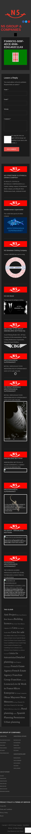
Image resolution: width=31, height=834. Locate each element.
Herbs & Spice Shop (3, 788)
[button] (15, 34)
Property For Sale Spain (17, 705)
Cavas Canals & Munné (18, 638)
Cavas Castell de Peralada (11, 645)
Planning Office (16, 745)
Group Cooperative (17, 762)
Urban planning (12, 722)
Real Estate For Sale (17, 739)
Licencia (8, 684)
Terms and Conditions (6, 809)
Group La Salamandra (17, 760)
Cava (14, 627)
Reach (1, 816)
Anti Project (10, 614)
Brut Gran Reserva (22, 615)
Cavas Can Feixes (9, 640)
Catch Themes (20, 831)
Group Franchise (12, 679)
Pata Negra (15, 702)
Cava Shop (2, 775)
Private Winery (2, 745)
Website (6, 109)
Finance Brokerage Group (4, 752)
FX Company (2, 750)
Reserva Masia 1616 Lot (16, 709)
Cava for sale (17, 632)
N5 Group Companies (21, 693)
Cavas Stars (6, 653)
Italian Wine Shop (3, 786)
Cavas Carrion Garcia (19, 640)
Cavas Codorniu (14, 647)
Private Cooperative (3, 747)
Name (6, 89)
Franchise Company (17, 747)
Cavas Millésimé (21, 650)
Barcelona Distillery (17, 757)
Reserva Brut (7, 709)
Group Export (16, 765)
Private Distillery (3, 742)
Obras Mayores (11, 697)
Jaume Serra (23, 680)
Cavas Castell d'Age (20, 643)
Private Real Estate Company (5, 739)
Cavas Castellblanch (9, 643)
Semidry (15, 713)
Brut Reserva (8, 619)
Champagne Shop (3, 778)
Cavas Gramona (13, 650)
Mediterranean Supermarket (4, 791)
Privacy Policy (4, 812)
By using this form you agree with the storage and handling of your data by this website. (19, 139)
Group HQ (3, 806)
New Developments (17, 742)
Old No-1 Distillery (17, 768)
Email (6, 99)
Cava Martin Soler (9, 635)
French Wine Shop (3, 783)
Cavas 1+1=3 (17, 635)
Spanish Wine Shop (3, 780)
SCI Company (16, 750)
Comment (7, 119)
